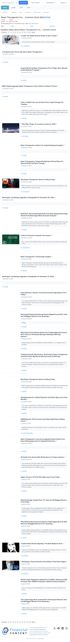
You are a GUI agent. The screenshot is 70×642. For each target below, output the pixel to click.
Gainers (24, 322)
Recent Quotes (35, 2)
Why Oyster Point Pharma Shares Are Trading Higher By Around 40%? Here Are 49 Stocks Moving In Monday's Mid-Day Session (44, 334)
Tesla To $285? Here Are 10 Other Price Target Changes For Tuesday (42, 103)
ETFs (21, 7)
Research (52, 26)
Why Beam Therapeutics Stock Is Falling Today (38, 179)
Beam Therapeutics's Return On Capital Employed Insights (43, 145)
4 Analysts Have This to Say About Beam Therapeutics (23, 52)
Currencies (28, 12)
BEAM (47, 17)
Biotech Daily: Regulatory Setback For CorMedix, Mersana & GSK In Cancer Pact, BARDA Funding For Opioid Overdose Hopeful (44, 580)
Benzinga (6, 62)
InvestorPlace (25, 136)
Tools (28, 7)
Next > (33, 32)
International (36, 12)
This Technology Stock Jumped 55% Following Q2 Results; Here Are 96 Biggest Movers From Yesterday (44, 600)
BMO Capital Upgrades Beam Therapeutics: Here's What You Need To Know (30, 86)
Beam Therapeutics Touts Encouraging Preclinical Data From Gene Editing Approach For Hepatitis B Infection (43, 440)
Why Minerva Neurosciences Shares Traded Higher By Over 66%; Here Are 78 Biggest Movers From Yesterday (44, 523)
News (20, 12)
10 (29, 32)
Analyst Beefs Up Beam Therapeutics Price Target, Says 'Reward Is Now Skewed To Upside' (44, 69)
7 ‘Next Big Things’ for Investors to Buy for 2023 (39, 124)
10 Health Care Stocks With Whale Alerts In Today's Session (43, 457)
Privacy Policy (32, 634)
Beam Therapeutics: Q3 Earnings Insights (37, 257)
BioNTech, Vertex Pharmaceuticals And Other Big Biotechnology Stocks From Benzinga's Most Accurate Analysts (44, 214)
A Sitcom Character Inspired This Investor (37, 235)
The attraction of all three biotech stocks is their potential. (38, 42)
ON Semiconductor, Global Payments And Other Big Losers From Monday (44, 398)
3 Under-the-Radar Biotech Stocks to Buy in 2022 (39, 36)
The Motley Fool (26, 191)
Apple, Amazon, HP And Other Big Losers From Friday (41, 477)
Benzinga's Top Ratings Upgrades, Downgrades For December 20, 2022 (29, 197)
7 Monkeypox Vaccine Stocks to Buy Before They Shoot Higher (44, 561)
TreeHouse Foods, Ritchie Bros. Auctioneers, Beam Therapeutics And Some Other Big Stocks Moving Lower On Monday (44, 355)
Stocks (13, 7)
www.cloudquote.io (41, 629)
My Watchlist (50, 2)
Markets (5, 7)
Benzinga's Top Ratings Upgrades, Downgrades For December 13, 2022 (28, 276)
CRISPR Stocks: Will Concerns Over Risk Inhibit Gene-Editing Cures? (43, 420)
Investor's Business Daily (28, 433)
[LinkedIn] (62, 631)
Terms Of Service (43, 634)
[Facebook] (58, 631)
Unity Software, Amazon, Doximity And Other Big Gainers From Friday (43, 294)
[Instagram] (66, 631)
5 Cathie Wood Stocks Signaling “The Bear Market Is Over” (42, 543)
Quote (12, 26)
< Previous (4, 32)
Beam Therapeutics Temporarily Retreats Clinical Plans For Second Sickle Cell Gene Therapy (42, 162)
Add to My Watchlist (33, 23)
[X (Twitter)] (54, 631)
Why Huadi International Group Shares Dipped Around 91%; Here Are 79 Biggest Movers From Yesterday (44, 315)
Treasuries (46, 12)
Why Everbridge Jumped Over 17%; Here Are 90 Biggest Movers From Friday (44, 501)
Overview (13, 12)
